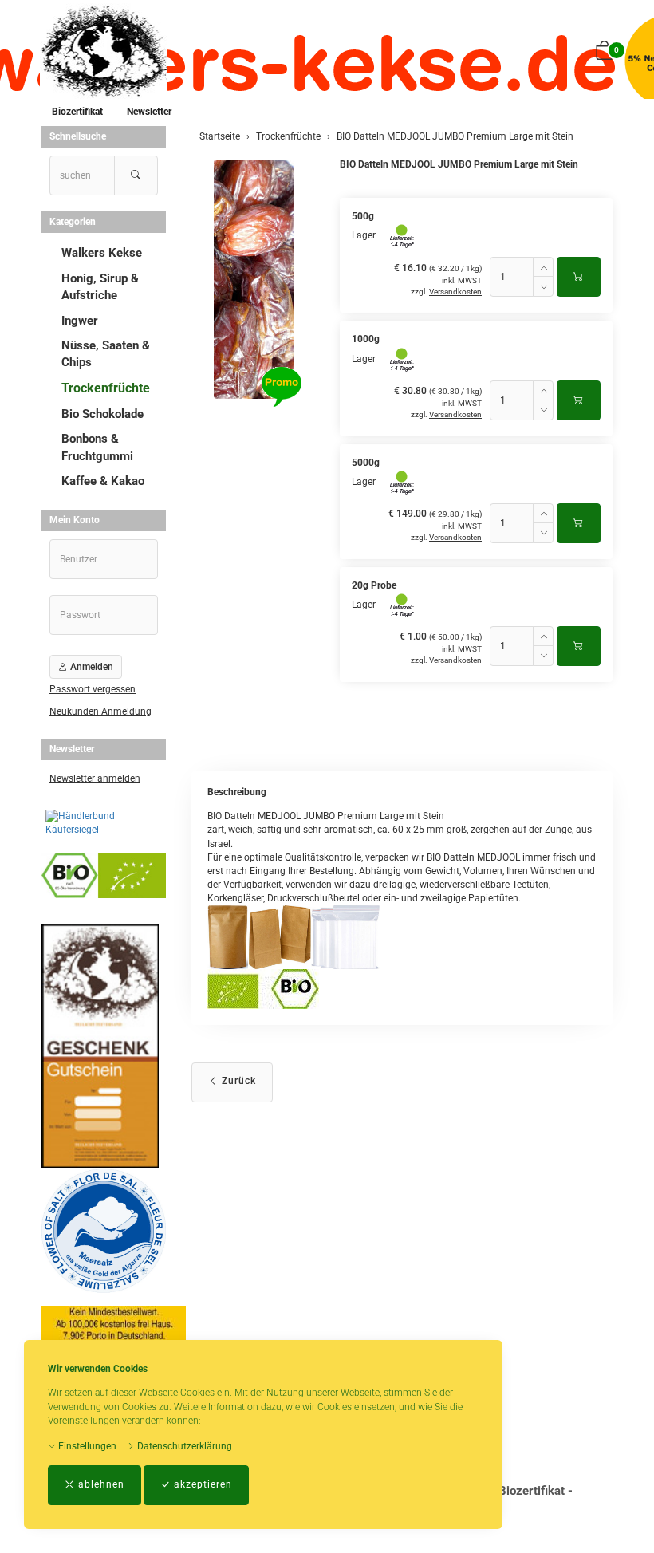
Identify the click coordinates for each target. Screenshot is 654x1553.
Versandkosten (455, 291)
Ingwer (79, 320)
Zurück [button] (237, 1080)
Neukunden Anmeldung (100, 711)
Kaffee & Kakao (102, 481)
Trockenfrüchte (105, 388)
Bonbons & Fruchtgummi (97, 447)
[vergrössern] (254, 279)
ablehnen (99, 1484)
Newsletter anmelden (94, 778)
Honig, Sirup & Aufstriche (100, 286)
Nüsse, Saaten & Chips (105, 353)
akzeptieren (201, 1484)
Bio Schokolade (102, 414)
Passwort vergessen (92, 689)
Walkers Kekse (101, 253)
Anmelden (90, 666)
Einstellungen (86, 1446)
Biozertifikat (77, 111)
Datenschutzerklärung (183, 1446)
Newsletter (149, 111)
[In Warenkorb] (579, 277)
